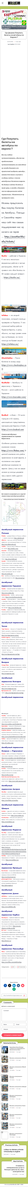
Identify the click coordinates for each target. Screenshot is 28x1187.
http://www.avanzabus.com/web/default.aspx (14, 758)
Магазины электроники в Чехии (17, 1105)
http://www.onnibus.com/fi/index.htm (12, 724)
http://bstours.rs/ (6, 940)
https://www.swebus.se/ (17, 815)
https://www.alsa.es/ (7, 766)
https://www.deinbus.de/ (14, 607)
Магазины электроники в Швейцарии (16, 1096)
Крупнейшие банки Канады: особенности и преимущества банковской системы (17, 1048)
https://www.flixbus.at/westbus (10, 800)
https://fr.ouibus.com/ (8, 743)
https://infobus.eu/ (10, 344)
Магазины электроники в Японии (18, 1058)
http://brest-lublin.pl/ (11, 559)
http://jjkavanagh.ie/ (7, 885)
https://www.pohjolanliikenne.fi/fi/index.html (14, 736)
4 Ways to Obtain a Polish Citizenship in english (13, 1150)
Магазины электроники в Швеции (18, 1086)
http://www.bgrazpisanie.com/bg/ (11, 654)
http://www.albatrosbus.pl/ (9, 544)
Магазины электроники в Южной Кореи (18, 1067)
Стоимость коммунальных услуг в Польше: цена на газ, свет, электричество (14, 1168)
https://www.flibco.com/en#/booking (11, 962)
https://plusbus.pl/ (19, 538)
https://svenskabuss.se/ (8, 821)
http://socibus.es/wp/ (7, 775)
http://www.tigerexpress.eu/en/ (10, 635)
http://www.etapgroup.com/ (9, 688)
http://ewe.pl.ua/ (20, 578)
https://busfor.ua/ (12, 277)
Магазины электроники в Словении (16, 1124)
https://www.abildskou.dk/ (9, 907)
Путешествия (22, 967)
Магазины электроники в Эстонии (16, 1077)
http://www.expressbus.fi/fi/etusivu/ (11, 728)
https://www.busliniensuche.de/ (13, 597)
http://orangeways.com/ (8, 673)
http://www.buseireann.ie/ (9, 877)
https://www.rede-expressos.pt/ (17, 781)
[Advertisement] (14, 63)
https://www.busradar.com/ (14, 397)
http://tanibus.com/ (13, 548)
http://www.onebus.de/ (8, 593)
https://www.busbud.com (13, 429)
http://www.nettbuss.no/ (12, 860)
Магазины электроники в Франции (16, 1115)
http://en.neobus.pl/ (7, 573)
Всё (14, 967)
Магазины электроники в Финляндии (16, 1134)
